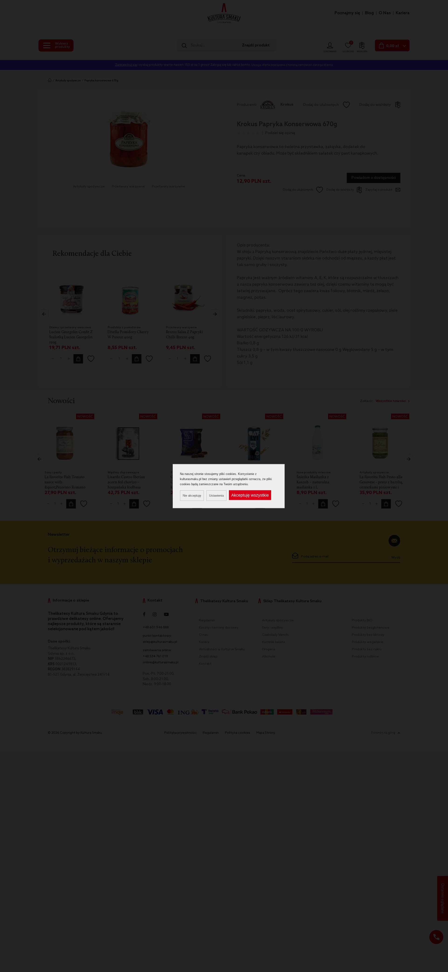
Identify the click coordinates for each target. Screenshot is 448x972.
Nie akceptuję (192, 495)
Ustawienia (216, 495)
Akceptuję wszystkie (250, 495)
